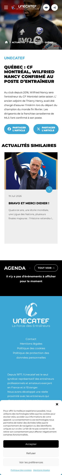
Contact (31, 339)
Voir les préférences (31, 462)
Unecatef (35, 42)
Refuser (31, 453)
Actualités (18, 42)
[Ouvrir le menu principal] (6, 7)
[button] (57, 404)
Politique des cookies (21, 470)
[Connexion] (54, 7)
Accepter (31, 444)
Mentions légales (41, 470)
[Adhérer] (46, 7)
